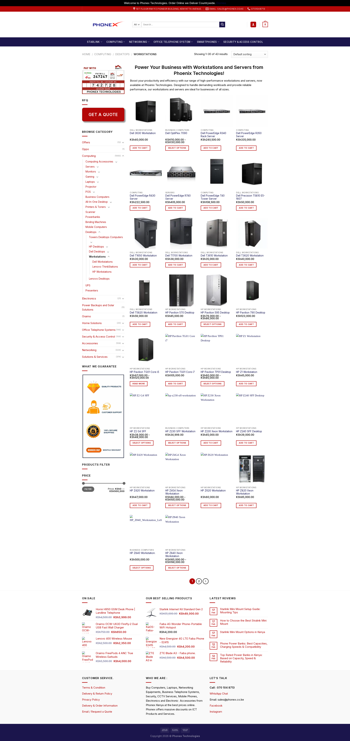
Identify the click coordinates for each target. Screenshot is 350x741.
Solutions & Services (95, 356)
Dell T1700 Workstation (178, 255)
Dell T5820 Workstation (143, 312)
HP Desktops (96, 246)
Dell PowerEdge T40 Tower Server (213, 197)
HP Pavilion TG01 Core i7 (180, 371)
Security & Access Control (243, 41)
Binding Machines (95, 222)
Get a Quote (103, 114)
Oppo (85, 149)
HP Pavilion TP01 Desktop (216, 371)
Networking (138, 41)
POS (88, 191)
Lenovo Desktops (99, 278)
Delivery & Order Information (100, 705)
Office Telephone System (171, 41)
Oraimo (86, 316)
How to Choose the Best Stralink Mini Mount (243, 622)
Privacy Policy (91, 699)
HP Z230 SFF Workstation (180, 431)
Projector (90, 186)
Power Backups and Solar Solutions (98, 307)
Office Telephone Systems (99, 330)
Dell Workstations (102, 261)
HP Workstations (102, 271)
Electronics (89, 298)
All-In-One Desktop (96, 201)
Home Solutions (92, 323)
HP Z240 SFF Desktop (249, 431)
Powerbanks (92, 216)
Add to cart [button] (140, 148)
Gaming (89, 176)
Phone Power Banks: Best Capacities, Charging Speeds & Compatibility (243, 645)
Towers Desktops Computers (106, 237)
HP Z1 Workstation (246, 371)
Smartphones (207, 41)
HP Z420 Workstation (142, 490)
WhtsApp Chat (219, 693)
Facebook (216, 705)
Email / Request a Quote (97, 711)
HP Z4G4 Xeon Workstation (174, 492)
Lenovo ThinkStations (105, 266)
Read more (139, 384)
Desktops (122, 54)
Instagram (216, 711)
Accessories (90, 343)
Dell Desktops (97, 251)
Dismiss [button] (221, 3)
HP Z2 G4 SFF (138, 431)
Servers (90, 166)
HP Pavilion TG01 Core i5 (144, 371)
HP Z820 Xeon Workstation (244, 492)
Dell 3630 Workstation (143, 133)
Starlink (93, 41)
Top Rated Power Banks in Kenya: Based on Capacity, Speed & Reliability (241, 658)
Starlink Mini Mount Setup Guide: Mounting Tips (240, 610)
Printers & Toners (95, 206)
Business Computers (97, 196)
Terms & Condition (93, 687)
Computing (114, 41)
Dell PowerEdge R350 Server (249, 135)
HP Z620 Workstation (213, 490)
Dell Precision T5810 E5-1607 (250, 197)
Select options (177, 148)
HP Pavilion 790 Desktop (250, 312)
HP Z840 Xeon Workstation (174, 555)
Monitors (90, 171)
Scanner (90, 212)
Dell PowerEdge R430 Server (142, 197)
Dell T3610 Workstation (214, 255)
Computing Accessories (99, 161)
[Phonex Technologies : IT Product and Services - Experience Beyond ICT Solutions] (104, 24)
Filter (88, 489)
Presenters (91, 290)
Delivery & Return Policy (97, 693)
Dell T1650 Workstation (143, 255)
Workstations (97, 256)
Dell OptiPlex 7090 (176, 133)
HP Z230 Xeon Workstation (216, 431)
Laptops (90, 181)
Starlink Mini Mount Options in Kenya (242, 632)
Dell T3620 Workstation (250, 255)
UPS (87, 285)
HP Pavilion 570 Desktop (179, 312)
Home (86, 54)
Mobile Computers (96, 227)
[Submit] (222, 25)
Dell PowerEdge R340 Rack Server (213, 135)
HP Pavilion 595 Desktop (215, 312)
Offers (86, 142)
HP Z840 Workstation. (142, 553)
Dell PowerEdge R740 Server (178, 197)
